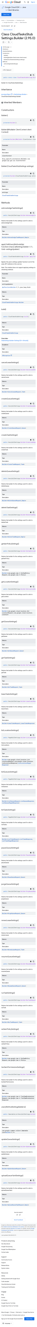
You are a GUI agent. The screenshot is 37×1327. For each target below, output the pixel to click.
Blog (2, 1294)
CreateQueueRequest (14, 428)
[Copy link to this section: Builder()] (9, 116)
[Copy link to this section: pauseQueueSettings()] (20, 848)
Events (3, 1297)
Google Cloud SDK (12, 7)
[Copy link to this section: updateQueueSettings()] (21, 1139)
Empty (26, 237)
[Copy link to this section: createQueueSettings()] (21, 399)
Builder (4, 237)
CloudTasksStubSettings (10, 195)
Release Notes (5, 1265)
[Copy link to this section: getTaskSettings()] (16, 658)
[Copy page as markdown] (8, 42)
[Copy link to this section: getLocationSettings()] (20, 582)
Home (2, 20)
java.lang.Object (6, 94)
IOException (6, 355)
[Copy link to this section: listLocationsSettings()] (20, 730)
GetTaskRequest (13, 687)
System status (5, 1268)
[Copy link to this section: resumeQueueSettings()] (22, 957)
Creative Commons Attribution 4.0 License (13, 1226)
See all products (5, 1244)
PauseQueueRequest (14, 877)
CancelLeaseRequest (14, 392)
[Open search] (25, 2)
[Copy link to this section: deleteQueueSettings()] (21, 471)
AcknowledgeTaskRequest (16, 237)
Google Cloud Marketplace (8, 1249)
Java (24, 7)
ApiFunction (6, 287)
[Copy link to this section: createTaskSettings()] (19, 435)
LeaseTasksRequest (14, 723)
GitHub (3, 1276)
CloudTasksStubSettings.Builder (13, 302)
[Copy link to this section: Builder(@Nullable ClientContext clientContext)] (10, 132)
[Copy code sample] (33, 75)
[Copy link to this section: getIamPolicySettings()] (20, 544)
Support (3, 1262)
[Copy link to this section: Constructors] (16, 110)
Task (23, 392)
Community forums (6, 1260)
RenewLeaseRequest (14, 949)
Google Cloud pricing (6, 1246)
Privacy (12, 1312)
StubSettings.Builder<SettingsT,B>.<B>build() (14, 340)
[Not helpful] (14, 26)
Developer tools (20, 20)
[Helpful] (12, 26)
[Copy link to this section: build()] (8, 309)
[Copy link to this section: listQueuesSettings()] (19, 772)
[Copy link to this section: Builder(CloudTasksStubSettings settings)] (3, 169)
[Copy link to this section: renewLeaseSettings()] (20, 920)
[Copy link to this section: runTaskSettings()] (16, 993)
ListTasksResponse (26, 839)
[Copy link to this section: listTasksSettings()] (17, 810)
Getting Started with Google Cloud (10, 1278)
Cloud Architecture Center (8, 1284)
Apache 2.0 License (15, 1228)
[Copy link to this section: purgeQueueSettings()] (20, 884)
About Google (5, 1312)
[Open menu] (2, 2)
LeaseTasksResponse (27, 723)
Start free (6, 14)
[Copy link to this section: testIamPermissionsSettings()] (26, 1067)
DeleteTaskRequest (14, 537)
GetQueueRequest (13, 651)
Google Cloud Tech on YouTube (9, 1306)
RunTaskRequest (13, 1022)
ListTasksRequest (13, 839)
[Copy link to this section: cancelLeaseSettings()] (20, 363)
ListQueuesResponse (27, 801)
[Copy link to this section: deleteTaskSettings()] (19, 508)
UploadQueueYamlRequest (16, 1205)
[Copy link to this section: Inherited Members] (23, 103)
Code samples (5, 1281)
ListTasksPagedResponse (10, 841)
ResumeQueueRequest (14, 986)
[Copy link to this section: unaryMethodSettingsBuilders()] (27, 1107)
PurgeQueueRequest (14, 913)
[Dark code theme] (30, 75)
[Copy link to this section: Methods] (12, 203)
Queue (23, 428)
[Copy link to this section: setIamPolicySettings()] (20, 1029)
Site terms (19, 1312)
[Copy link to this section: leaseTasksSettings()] (19, 694)
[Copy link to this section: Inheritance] (13, 90)
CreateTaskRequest (14, 464)
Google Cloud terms (28, 1312)
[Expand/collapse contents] (11, 47)
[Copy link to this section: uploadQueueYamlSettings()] (25, 1176)
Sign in (33, 2)
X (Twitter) (4, 1300)
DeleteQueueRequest (14, 500)
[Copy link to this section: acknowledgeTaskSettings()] (24, 208)
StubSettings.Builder (20, 94)
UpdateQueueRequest (14, 1168)
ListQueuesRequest (14, 801)
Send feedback (8, 29)
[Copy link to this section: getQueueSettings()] (18, 622)
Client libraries (13, 10)
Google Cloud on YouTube (8, 1303)
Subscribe (29, 1319)
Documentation (10, 20)
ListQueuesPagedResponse (10, 803)
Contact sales (5, 1252)
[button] (18, 102)
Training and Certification (8, 1287)
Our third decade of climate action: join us (13, 1315)
